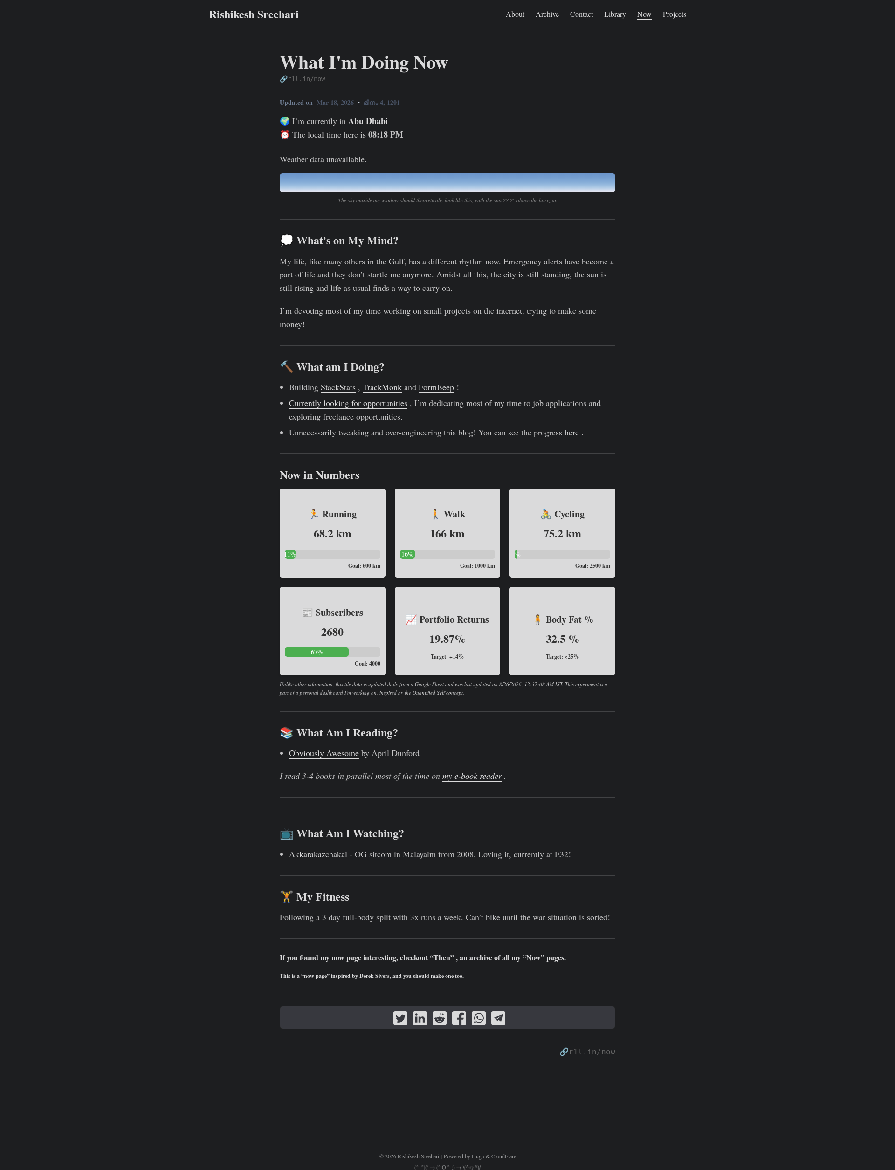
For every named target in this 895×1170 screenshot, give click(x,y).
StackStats (338, 386)
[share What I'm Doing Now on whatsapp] (479, 1020)
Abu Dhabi (368, 121)
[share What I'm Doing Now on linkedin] (420, 1020)
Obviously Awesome (324, 752)
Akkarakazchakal (318, 854)
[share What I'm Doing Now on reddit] (440, 1020)
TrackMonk (382, 386)
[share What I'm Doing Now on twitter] (400, 1020)
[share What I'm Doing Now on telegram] (498, 1020)
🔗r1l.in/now (302, 79)
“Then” (442, 957)
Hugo (478, 1156)
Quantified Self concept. (438, 692)
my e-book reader (472, 775)
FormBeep (436, 386)
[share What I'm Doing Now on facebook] (459, 1020)
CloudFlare (503, 1156)
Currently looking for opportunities (348, 402)
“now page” (315, 976)
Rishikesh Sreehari (254, 14)
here (572, 432)
